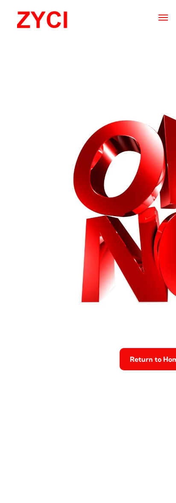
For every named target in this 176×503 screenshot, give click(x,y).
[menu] (163, 17)
